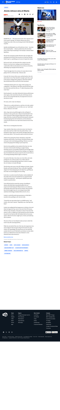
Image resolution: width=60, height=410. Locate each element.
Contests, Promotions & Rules (52, 326)
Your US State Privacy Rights (27, 336)
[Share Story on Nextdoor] (27, 14)
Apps (12, 324)
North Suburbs (21, 316)
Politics (35, 320)
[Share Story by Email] (30, 14)
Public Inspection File (48, 336)
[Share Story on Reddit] (25, 14)
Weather (12, 316)
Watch (12, 320)
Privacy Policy (4, 336)
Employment (48, 324)
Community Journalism (50, 318)
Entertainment (36, 322)
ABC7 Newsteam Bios (50, 316)
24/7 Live (18, 2)
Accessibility (48, 322)
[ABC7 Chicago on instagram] (9, 332)
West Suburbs (21, 318)
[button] (3, 2)
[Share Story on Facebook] (19, 14)
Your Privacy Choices (11, 336)
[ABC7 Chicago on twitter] (6, 332)
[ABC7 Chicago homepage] (10, 2)
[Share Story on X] (22, 14)
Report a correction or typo (8, 237)
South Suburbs (21, 320)
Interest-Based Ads (41, 336)
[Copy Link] (33, 14)
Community (48, 328)
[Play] (46, 15)
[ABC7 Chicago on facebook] (3, 332)
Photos (12, 322)
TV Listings (48, 320)
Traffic (12, 318)
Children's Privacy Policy (19, 336)
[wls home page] (4, 314)
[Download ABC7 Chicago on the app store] (48, 332)
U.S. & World (36, 316)
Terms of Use (35, 336)
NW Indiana (20, 322)
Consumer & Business (38, 324)
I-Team (35, 318)
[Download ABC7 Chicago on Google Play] (55, 332)
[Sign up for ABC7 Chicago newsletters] (12, 332)
